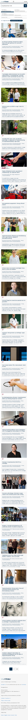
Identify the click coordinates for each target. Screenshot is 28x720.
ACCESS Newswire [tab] (18, 17)
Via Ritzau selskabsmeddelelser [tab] (20, 10)
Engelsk (5, 715)
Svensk (12, 715)
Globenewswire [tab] (18, 15)
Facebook (7, 698)
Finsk (16, 715)
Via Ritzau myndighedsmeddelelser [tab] (8, 14)
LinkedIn (3, 698)
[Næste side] (14, 669)
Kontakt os (3, 684)
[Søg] (25, 5)
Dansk (2, 715)
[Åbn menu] (14, 1)
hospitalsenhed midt (16, 20)
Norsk (9, 715)
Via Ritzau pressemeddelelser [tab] (6, 10)
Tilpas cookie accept (5, 700)
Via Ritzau (24, 684)
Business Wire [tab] (4, 17)
